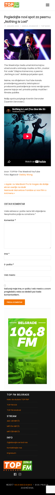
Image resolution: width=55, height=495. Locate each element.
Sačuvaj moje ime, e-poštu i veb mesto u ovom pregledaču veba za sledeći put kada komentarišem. (27, 291)
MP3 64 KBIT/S (13, 426)
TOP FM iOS (12, 405)
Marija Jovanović (30, 26)
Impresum (11, 453)
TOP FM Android (14, 410)
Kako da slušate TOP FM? (18, 399)
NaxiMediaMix (23, 484)
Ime (6, 253)
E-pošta (9, 264)
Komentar (10, 220)
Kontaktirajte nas (14, 447)
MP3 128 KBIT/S (13, 431)
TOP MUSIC (45, 26)
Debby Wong (25, 174)
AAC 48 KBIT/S (13, 421)
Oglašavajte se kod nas (17, 442)
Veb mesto (9, 275)
